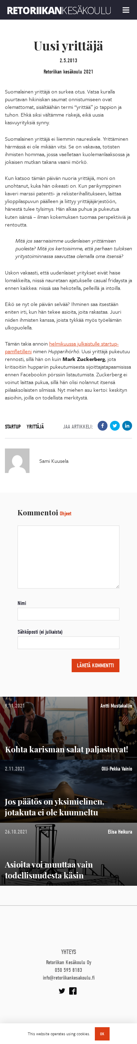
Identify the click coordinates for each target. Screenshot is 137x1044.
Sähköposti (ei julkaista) (40, 632)
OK (102, 1033)
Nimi (22, 603)
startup (13, 427)
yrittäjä (35, 427)
